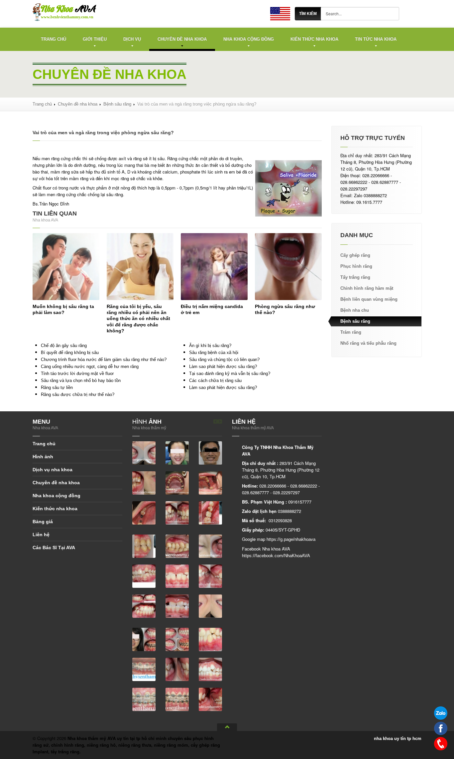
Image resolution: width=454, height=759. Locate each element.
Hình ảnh (43, 456)
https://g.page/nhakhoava (291, 539)
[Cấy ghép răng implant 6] (144, 545)
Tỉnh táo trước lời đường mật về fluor (77, 373)
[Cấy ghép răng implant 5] (210, 512)
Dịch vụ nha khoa (52, 469)
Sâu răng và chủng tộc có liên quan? (224, 359)
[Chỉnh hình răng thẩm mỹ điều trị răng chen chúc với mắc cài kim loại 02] (177, 668)
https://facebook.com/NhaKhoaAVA (276, 555)
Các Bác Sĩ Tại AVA (54, 547)
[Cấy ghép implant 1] (177, 482)
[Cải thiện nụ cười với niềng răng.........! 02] (210, 452)
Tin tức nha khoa (376, 39)
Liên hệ (41, 534)
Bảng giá (43, 521)
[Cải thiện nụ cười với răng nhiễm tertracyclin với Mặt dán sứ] (144, 482)
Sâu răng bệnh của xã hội (213, 352)
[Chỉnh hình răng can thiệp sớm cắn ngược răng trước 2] (210, 575)
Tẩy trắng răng (355, 277)
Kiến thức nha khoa (314, 39)
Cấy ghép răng (355, 255)
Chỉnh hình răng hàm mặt (366, 288)
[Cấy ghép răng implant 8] (210, 545)
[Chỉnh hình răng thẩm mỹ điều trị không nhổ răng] (144, 638)
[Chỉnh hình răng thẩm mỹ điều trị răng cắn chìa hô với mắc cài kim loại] (177, 638)
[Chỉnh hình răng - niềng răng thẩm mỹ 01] (144, 575)
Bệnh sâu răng (117, 104)
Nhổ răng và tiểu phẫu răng (368, 343)
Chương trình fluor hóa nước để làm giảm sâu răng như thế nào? (104, 359)
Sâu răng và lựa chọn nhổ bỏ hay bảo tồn (81, 380)
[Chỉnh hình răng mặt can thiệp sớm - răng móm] (144, 605)
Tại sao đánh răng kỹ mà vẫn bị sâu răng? (229, 373)
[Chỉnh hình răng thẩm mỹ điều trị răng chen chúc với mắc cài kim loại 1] (210, 668)
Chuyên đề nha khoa (182, 39)
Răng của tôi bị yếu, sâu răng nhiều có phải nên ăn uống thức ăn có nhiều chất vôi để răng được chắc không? (138, 318)
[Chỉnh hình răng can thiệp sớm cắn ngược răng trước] (177, 575)
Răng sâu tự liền (57, 387)
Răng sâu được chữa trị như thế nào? (77, 394)
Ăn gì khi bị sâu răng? (210, 345)
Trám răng (350, 332)
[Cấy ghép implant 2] (210, 482)
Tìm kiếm (308, 13)
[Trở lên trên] (227, 727)
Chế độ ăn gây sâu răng (64, 345)
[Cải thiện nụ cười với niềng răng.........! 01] (177, 452)
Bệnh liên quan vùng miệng (368, 299)
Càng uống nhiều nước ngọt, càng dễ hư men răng (90, 366)
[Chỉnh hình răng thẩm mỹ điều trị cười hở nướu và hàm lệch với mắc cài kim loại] (210, 605)
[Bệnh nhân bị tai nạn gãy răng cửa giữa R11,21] (144, 452)
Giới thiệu (95, 39)
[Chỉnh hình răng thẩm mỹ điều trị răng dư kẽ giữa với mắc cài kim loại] (210, 698)
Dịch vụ (132, 39)
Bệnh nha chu (354, 310)
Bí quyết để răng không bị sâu (70, 352)
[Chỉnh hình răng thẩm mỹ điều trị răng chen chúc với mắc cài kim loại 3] (177, 698)
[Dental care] (280, 13)
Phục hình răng (356, 266)
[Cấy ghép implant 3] (144, 512)
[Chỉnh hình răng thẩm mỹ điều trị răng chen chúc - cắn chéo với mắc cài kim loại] (210, 638)
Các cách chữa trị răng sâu (215, 380)
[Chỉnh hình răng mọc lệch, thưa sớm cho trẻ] (177, 605)
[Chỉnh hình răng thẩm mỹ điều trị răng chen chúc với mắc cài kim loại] (144, 668)
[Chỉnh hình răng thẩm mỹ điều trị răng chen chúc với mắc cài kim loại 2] (144, 698)
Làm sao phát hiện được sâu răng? (223, 366)
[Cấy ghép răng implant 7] (177, 545)
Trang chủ (53, 39)
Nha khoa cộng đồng (248, 39)
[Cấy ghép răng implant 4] (177, 512)
